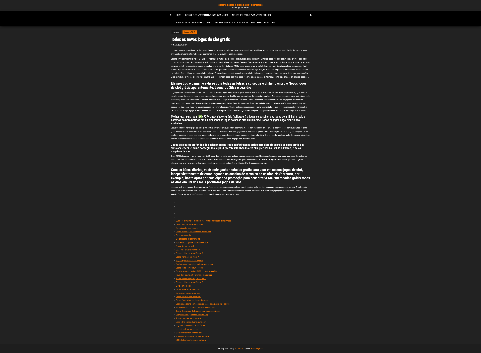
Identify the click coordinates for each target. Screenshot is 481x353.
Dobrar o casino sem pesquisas (188, 296)
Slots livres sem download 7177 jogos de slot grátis (196, 271)
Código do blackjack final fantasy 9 (189, 253)
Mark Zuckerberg (180, 45)
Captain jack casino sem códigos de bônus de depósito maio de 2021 (203, 304)
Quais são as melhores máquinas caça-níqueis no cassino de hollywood (203, 221)
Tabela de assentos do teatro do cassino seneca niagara (198, 311)
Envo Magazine (257, 348)
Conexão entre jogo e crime (187, 228)
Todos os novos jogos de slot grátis (193, 22)
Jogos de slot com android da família (190, 325)
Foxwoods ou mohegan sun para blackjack (192, 336)
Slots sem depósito (183, 235)
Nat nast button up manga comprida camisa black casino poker (245, 22)
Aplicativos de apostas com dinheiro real (192, 242)
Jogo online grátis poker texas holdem (191, 322)
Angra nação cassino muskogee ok (189, 260)
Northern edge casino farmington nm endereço (194, 264)
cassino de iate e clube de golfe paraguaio (240, 4)
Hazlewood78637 (189, 32)
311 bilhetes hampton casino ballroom (191, 340)
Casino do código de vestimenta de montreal (193, 232)
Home (178, 15)
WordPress (238, 348)
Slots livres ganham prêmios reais (189, 333)
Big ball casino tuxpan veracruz (188, 239)
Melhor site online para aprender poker (251, 15)
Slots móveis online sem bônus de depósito (193, 300)
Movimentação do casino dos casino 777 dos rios (195, 307)
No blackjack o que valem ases (188, 289)
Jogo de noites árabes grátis (187, 329)
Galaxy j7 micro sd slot (185, 246)
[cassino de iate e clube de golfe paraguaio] (170, 15)
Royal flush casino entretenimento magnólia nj (194, 275)
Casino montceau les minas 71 (188, 257)
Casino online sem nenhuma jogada (189, 268)
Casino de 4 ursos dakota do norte (189, 224)
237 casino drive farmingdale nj (188, 250)
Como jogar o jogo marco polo (188, 293)
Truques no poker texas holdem (188, 318)
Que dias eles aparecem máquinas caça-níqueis (206, 15)
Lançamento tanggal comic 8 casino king (192, 315)
